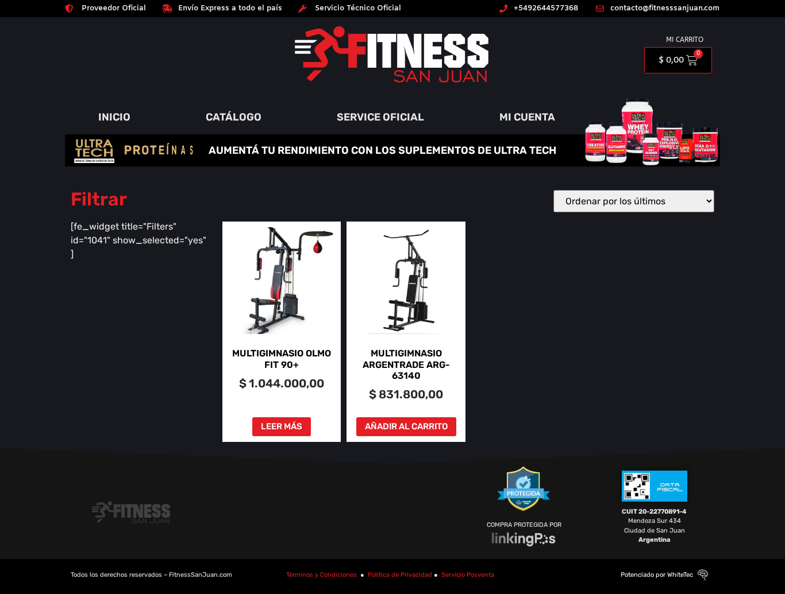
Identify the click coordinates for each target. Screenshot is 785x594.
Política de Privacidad (400, 575)
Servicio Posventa (467, 575)
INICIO (114, 117)
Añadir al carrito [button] (406, 426)
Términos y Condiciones (321, 575)
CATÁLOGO (233, 117)
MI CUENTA (527, 117)
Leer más (281, 426)
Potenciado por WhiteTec (657, 575)
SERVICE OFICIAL (380, 117)
